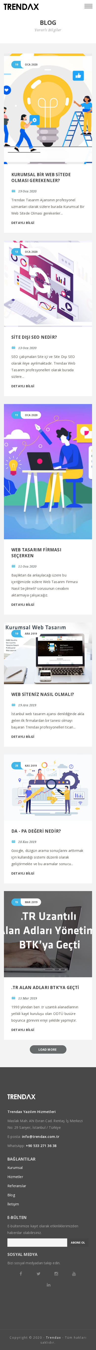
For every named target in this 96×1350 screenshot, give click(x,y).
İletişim (13, 1204)
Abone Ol (78, 1242)
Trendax (53, 1337)
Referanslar (16, 1185)
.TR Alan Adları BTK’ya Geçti (45, 987)
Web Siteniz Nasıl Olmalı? (42, 694)
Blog (11, 1195)
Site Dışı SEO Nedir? (34, 337)
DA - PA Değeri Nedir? (36, 831)
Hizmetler (15, 1176)
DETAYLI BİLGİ (22, 222)
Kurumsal (15, 1167)
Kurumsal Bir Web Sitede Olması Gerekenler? (41, 177)
